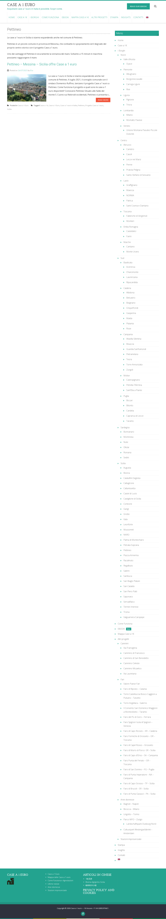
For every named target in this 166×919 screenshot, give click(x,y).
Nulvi (125, 442)
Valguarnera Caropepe (133, 617)
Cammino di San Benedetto (136, 658)
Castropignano (133, 379)
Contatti (138, 17)
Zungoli (129, 369)
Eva (31, 70)
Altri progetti (99, 17)
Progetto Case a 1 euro (94, 105)
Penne (129, 164)
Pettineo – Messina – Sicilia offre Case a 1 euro (42, 64)
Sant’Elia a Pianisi (134, 390)
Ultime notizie (53, 884)
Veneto (126, 125)
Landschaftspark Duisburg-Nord (141, 823)
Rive (128, 89)
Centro (124, 140)
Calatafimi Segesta (131, 478)
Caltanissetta (129, 488)
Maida (129, 318)
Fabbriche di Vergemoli (136, 215)
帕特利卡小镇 (91, 885)
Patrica (129, 200)
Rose (128, 328)
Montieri (130, 221)
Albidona (130, 292)
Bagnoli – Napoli (131, 803)
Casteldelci (131, 231)
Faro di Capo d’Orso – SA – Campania (140, 755)
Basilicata (127, 262)
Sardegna (125, 427)
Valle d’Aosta (129, 59)
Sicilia (9, 109)
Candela (130, 410)
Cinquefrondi (132, 308)
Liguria (126, 95)
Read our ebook (138, 6)
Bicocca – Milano (131, 809)
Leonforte (128, 524)
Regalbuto (128, 565)
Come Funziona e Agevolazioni (60, 880)
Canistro (130, 149)
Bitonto (129, 405)
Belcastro (130, 297)
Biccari (129, 400)
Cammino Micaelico (132, 668)
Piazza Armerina (131, 555)
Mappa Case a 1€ (80, 17)
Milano (129, 114)
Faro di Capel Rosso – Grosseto (138, 745)
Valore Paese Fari (131, 683)
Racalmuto (128, 560)
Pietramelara (132, 354)
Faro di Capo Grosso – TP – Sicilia (138, 783)
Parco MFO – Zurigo (132, 819)
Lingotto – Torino (131, 814)
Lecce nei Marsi (133, 159)
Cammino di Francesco (134, 653)
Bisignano (130, 302)
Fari (122, 679)
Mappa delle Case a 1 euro (59, 877)
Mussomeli (128, 529)
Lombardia (128, 110)
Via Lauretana (129, 673)
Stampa (114, 17)
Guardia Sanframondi (136, 349)
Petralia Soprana (131, 545)
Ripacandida (132, 282)
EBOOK (65, 17)
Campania (128, 334)
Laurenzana (131, 277)
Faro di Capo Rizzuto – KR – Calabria (140, 731)
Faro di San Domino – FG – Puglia (138, 769)
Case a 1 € (44, 105)
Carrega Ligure (133, 84)
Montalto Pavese (134, 120)
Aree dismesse (127, 799)
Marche (127, 242)
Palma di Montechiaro (133, 539)
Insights (126, 17)
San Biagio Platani (131, 581)
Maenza (130, 190)
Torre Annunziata (134, 364)
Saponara (128, 596)
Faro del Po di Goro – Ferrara (137, 717)
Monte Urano (132, 251)
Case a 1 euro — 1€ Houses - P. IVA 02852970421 (90, 908)
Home (12, 17)
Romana (127, 452)
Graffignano (131, 185)
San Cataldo (129, 586)
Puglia (126, 396)
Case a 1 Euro (23, 105)
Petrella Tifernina (134, 385)
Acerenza (130, 266)
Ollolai (126, 447)
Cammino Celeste (131, 663)
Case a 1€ (22, 17)
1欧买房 (89, 879)
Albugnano (131, 74)
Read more (103, 100)
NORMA (130, 195)
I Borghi (34, 17)
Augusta (127, 467)
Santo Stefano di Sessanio (138, 175)
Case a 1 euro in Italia (68, 105)
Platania (130, 323)
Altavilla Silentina (133, 338)
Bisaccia (130, 344)
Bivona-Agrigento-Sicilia (95, 882)
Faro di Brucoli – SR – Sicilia (135, 788)
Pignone (130, 99)
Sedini (126, 457)
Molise (126, 375)
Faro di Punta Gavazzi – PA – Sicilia (139, 793)
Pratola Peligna (133, 169)
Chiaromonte (132, 272)
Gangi (126, 508)
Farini (128, 236)
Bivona (126, 472)
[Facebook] (83, 914)
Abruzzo (127, 144)
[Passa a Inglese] (147, 17)
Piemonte (127, 69)
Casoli (129, 154)
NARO (126, 534)
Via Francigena (130, 647)
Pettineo (81, 105)
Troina (126, 612)
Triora (129, 104)
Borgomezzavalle (134, 79)
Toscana (127, 211)
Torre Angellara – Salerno (135, 703)
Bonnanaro (128, 431)
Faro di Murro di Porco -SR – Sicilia (139, 750)
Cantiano (130, 246)
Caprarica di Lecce (134, 415)
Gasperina (131, 313)
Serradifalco (129, 601)
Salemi (126, 570)
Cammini (124, 643)
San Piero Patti (130, 591)
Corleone (127, 503)
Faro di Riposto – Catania (135, 688)
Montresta (128, 436)
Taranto (130, 421)
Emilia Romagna (130, 226)
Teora (129, 359)
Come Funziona (50, 17)
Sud (122, 258)
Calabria (127, 288)
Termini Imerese (130, 606)
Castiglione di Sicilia (132, 498)
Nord (123, 54)
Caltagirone (128, 483)
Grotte (126, 514)
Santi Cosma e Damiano (137, 205)
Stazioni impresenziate (131, 839)
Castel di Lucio (130, 493)
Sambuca (127, 576)
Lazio (126, 180)
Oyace (129, 63)
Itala (125, 519)
